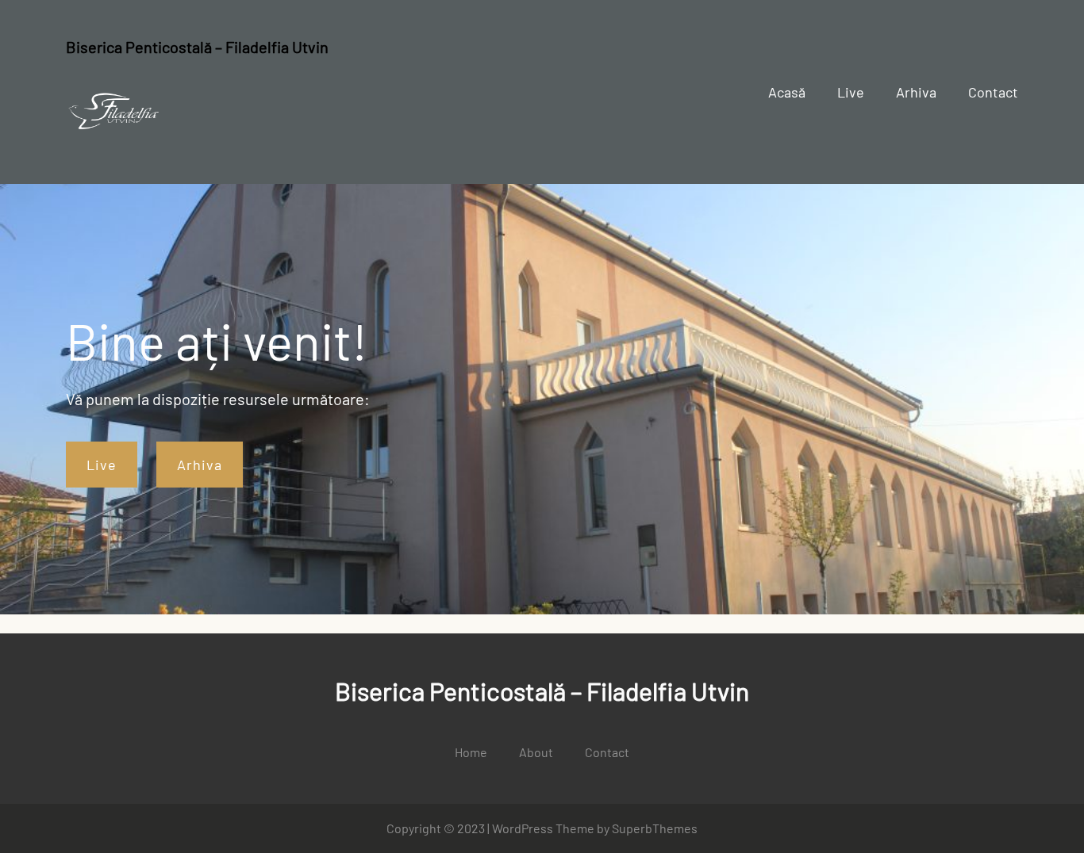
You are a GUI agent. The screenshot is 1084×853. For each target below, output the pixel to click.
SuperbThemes (655, 828)
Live (101, 464)
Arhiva (199, 464)
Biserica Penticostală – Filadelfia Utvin (197, 46)
